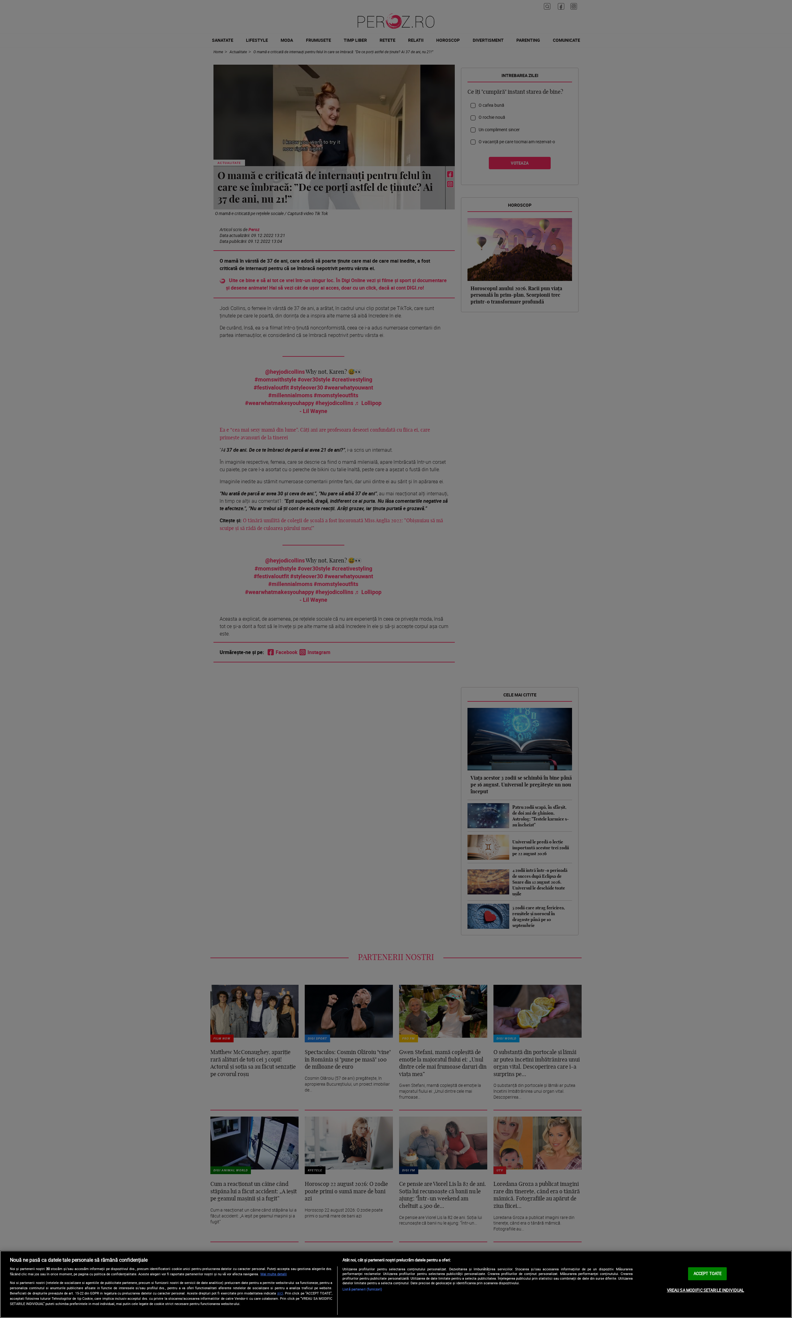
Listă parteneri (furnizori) (362, 1289)
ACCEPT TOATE (708, 1273)
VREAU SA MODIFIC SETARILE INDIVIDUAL (705, 1290)
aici (280, 1293)
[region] (396, 1284)
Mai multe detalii (273, 1274)
